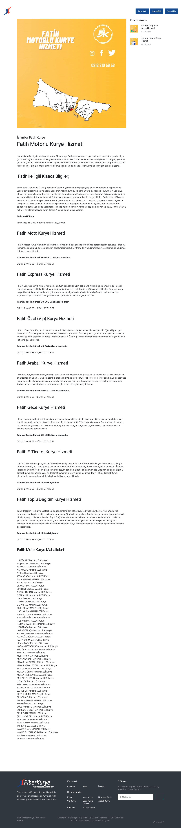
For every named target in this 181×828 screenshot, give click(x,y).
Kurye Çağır (142, 11)
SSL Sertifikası (117, 818)
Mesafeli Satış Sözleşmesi (69, 818)
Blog (85, 786)
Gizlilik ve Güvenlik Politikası (95, 818)
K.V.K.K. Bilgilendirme (80, 820)
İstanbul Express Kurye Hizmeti (149, 26)
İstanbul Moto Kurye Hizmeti (151, 39)
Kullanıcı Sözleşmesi (101, 820)
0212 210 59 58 (69, 2)
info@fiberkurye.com (91, 2)
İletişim (101, 786)
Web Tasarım (158, 822)
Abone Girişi (171, 11)
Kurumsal (71, 786)
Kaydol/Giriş (156, 11)
